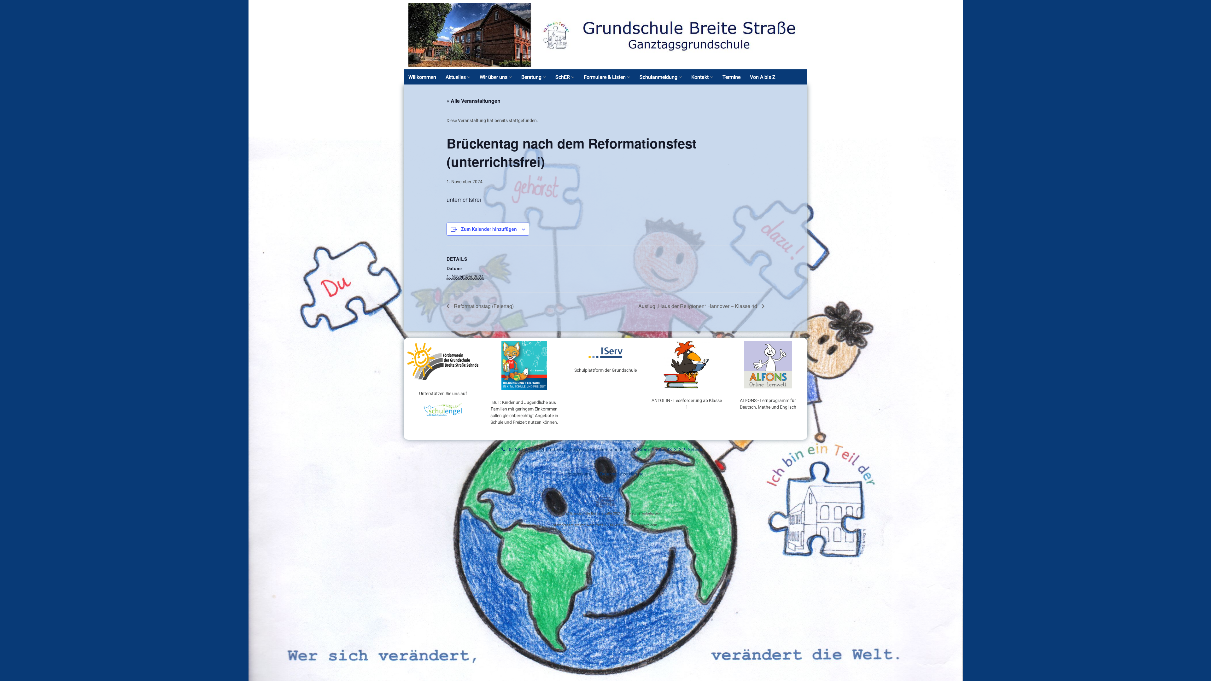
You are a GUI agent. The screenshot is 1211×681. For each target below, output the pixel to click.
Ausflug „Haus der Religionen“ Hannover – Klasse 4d (698, 306)
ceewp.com (648, 525)
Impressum (579, 473)
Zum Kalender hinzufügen (489, 229)
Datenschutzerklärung (622, 473)
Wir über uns (493, 77)
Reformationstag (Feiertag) (483, 306)
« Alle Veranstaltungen (473, 100)
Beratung (531, 77)
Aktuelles (456, 77)
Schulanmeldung (658, 77)
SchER (562, 77)
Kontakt (700, 77)
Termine (731, 77)
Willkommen (422, 77)
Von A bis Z (762, 77)
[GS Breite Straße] (605, 65)
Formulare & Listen (605, 77)
